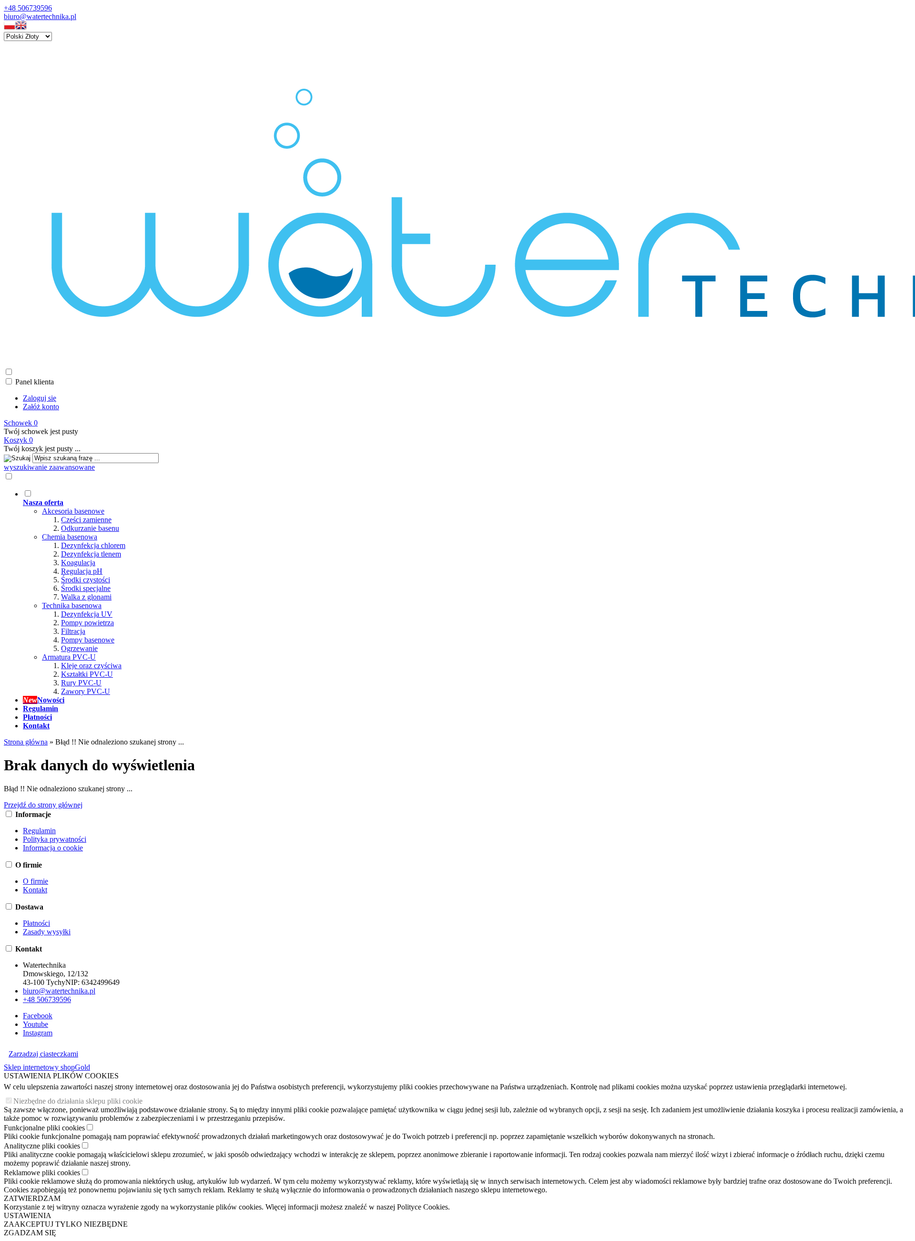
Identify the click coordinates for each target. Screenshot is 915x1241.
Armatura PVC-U (69, 657)
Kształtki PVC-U (87, 674)
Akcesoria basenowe (73, 511)
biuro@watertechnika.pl (40, 16)
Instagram (37, 1033)
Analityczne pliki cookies (42, 1146)
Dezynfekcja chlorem (93, 545)
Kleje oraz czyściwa (91, 666)
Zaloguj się (39, 398)
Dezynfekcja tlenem (91, 554)
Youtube (35, 1024)
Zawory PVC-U (85, 691)
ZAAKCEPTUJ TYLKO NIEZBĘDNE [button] (66, 1224)
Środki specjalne (86, 588)
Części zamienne (86, 520)
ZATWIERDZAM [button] (32, 1198)
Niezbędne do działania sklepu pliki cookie (77, 1101)
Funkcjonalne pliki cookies (44, 1128)
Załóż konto (41, 407)
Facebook (37, 1016)
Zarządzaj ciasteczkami (43, 1054)
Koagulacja (78, 562)
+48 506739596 (28, 8)
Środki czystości (85, 580)
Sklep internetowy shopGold (47, 1067)
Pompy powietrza (87, 623)
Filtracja (73, 631)
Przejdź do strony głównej (43, 805)
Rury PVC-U (81, 683)
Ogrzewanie (79, 648)
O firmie (35, 881)
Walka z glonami (86, 597)
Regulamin (39, 831)
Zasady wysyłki (47, 932)
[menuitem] (371, 592)
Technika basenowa (72, 605)
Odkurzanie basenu (90, 528)
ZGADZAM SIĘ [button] (30, 1233)
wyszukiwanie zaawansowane (49, 467)
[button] (9, 27)
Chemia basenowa (69, 537)
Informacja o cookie (53, 848)
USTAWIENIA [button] (27, 1215)
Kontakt (35, 890)
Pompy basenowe (87, 640)
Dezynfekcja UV (86, 614)
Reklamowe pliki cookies (42, 1173)
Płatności (36, 923)
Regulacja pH (81, 571)
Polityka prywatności (54, 839)
